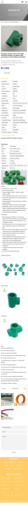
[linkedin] (8, 495)
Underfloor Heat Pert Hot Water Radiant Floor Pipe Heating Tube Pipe (21, 404)
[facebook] (4, 495)
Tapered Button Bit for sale (19, 482)
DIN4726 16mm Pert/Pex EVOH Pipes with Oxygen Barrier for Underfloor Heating (8, 418)
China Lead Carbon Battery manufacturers (6, 478)
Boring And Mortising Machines (7, 482)
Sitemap (8, 468)
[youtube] (16, 495)
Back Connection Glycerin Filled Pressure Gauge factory (18, 485)
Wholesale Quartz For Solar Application (20, 478)
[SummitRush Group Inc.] (2, 2)
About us (12, 462)
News (6, 465)
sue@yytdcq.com (22, 500)
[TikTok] (23, 495)
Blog (12, 465)
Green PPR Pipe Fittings (13, 22)
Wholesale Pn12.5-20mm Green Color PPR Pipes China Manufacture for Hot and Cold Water (8, 404)
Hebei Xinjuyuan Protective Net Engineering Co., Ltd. (6, 489)
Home (2, 22)
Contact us (19, 465)
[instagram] (19, 495)
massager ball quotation (5, 485)
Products (6, 22)
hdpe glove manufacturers (18, 489)
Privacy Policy (17, 468)
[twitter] (12, 495)
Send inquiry (7, 72)
